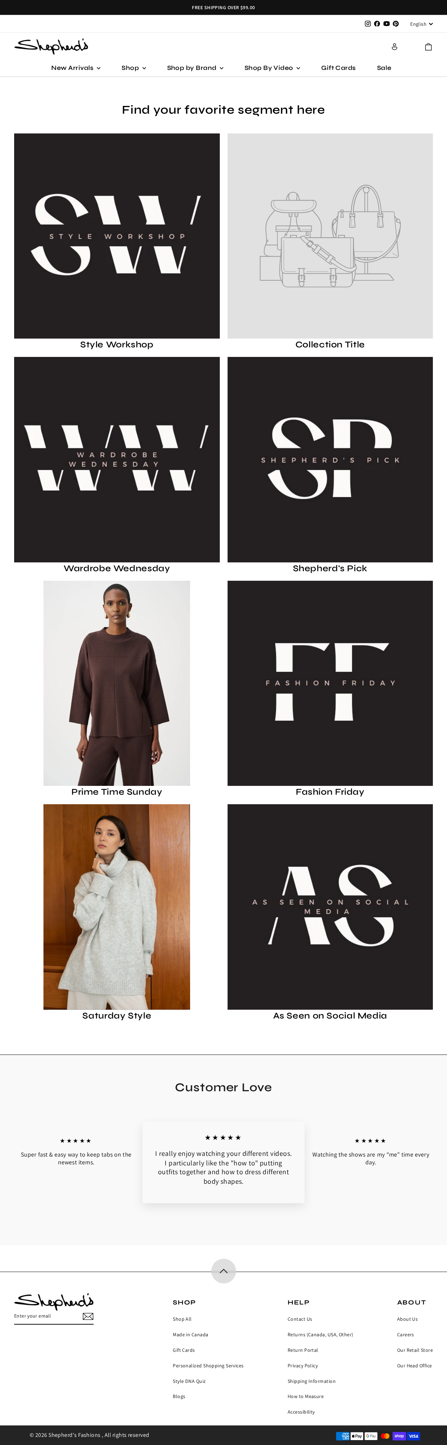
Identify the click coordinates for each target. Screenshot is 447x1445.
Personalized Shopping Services (208, 1365)
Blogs (179, 1396)
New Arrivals (73, 68)
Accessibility (301, 1412)
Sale (384, 68)
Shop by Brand (192, 68)
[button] (428, 46)
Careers (405, 1334)
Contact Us (300, 1319)
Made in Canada (190, 1334)
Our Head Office (414, 1365)
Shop (131, 68)
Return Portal (303, 1350)
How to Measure (306, 1396)
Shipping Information (312, 1381)
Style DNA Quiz (189, 1381)
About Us (407, 1319)
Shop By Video (270, 68)
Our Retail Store (415, 1350)
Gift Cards (338, 68)
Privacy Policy (303, 1365)
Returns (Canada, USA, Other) (320, 1334)
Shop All (182, 1319)
